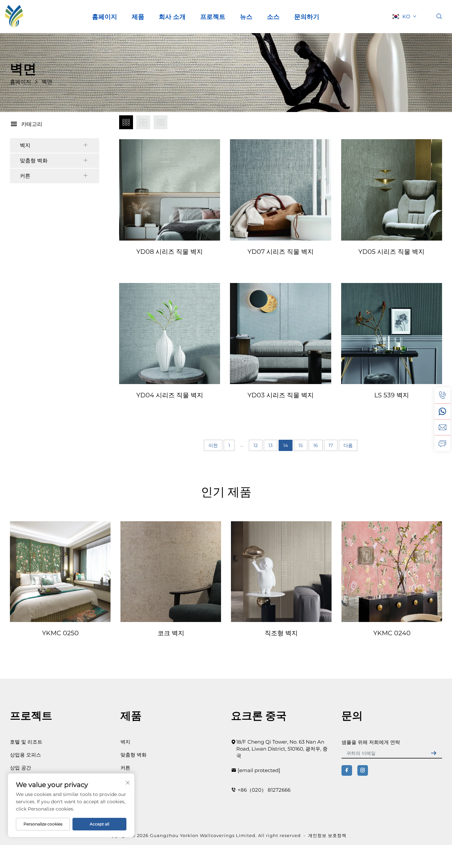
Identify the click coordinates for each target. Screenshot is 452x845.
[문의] (442, 443)
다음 (348, 445)
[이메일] (442, 427)
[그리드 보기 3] (126, 122)
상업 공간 (20, 767)
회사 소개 (172, 17)
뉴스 (246, 17)
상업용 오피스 (25, 755)
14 (285, 445)
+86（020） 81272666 (264, 790)
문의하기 (306, 17)
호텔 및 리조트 (26, 742)
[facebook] (346, 770)
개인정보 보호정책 (327, 835)
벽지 (25, 145)
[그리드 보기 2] (143, 122)
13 (270, 445)
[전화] (442, 395)
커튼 (25, 176)
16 (315, 445)
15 (300, 445)
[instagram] (362, 770)
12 (255, 445)
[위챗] (442, 411)
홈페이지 (104, 17)
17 (331, 445)
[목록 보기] (160, 122)
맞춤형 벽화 (34, 160)
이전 (213, 445)
